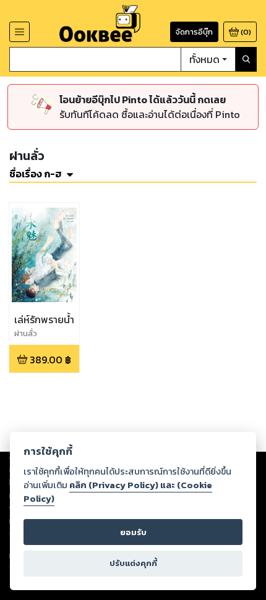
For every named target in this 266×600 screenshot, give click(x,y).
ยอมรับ (133, 532)
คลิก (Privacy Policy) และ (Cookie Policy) (118, 491)
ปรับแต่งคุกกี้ (133, 563)
